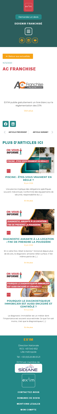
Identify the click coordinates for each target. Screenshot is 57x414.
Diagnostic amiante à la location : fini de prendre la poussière (28, 240)
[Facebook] (22, 40)
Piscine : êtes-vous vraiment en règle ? (28, 178)
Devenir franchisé (28, 23)
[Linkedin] (28, 40)
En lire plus (28, 201)
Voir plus (28, 110)
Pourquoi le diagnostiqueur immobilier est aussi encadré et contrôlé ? (28, 303)
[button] (6, 124)
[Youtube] (35, 40)
